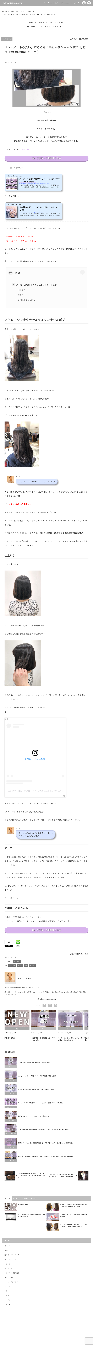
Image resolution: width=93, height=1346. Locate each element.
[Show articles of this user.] (10, 977)
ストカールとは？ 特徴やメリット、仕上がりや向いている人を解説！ (41, 1103)
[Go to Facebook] (44, 1005)
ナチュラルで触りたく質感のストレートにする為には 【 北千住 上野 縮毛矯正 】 (73, 1226)
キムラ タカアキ (11, 62)
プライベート (9, 1277)
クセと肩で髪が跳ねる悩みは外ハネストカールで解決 (36, 1089)
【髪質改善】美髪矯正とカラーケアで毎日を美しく (43, 1039)
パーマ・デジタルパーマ (10, 1134)
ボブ (26, 965)
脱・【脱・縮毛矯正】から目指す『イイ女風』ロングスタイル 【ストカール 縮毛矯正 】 (47, 1156)
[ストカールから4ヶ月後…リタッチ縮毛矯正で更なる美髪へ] (70, 1018)
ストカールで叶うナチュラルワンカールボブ (36, 284)
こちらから (25, 149)
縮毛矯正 (32, 965)
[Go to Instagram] (55, 1005)
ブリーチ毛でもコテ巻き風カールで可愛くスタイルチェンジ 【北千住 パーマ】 (44, 1130)
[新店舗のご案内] (17, 1018)
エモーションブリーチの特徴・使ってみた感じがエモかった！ (31, 1215)
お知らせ (7, 1304)
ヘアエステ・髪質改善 (12, 1273)
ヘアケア (7, 1264)
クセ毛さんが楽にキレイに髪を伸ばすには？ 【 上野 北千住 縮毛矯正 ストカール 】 (73, 1205)
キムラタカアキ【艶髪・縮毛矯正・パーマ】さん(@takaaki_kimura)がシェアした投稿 (37, 791)
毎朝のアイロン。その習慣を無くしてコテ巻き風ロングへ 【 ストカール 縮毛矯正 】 (46, 1143)
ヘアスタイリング (10, 1259)
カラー (7, 1295)
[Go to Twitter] (50, 1005)
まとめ (21, 294)
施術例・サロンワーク (12, 1255)
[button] (84, 3)
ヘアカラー (10, 1067)
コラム (7, 1291)
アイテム (7, 1300)
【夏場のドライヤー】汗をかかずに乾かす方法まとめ (73, 1215)
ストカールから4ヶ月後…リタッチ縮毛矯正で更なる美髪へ (70, 1039)
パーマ (20, 965)
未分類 (7, 1250)
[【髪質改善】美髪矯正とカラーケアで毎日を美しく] (43, 1018)
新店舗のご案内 (10, 1038)
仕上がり (22, 289)
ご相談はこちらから (26, 299)
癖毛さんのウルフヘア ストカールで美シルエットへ (35, 1116)
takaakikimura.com (13, 2)
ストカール (7, 39)
